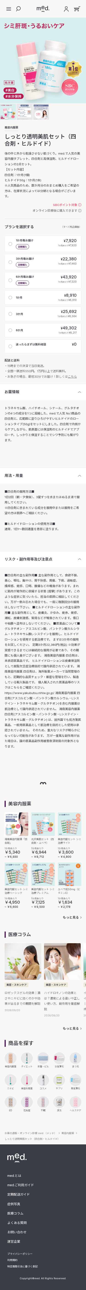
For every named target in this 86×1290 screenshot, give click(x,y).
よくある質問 (17, 1223)
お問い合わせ (17, 1232)
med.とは (14, 1176)
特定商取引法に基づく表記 (22, 1266)
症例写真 (13, 1204)
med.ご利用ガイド (20, 1185)
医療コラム (15, 1213)
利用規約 (12, 1260)
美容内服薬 (11, 127)
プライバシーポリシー (20, 1253)
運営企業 (13, 1241)
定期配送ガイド (18, 1194)
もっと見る (71, 917)
